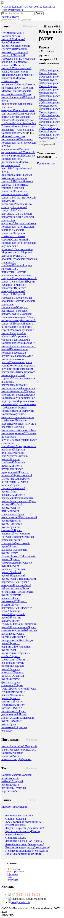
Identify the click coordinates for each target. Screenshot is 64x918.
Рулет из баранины (10, 645)
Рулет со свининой (10, 528)
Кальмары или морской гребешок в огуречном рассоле (14, 352)
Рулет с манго (20, 627)
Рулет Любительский (14, 716)
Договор (13, 869)
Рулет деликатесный (13, 713)
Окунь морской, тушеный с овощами (16, 315)
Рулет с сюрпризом (12, 703)
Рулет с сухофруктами (11, 561)
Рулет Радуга (10, 622)
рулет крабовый (9, 548)
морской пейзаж (10, 780)
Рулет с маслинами (12, 635)
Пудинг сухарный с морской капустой (18, 284)
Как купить (19, 6)
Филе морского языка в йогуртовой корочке (18, 375)
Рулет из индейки (12, 664)
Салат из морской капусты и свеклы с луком (18, 346)
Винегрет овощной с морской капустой (13, 291)
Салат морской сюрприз (16, 96)
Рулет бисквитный (10, 651)
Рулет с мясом (19, 501)
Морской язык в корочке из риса (17, 183)
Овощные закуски (16, 837)
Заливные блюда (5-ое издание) (24, 841)
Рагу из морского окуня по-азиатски (17, 414)
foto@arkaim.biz (20, 902)
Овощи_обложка (15, 818)
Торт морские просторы (18, 432)
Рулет (12, 455)
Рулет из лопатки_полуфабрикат (16, 758)
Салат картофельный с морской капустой (16, 213)
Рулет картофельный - (11, 606)
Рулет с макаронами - (13, 638)
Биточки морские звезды (14, 386)
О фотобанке (34, 6)
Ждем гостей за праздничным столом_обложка (23, 823)
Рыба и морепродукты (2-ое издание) (27, 847)
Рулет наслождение (12, 516)
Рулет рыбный (11, 532)
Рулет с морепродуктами (18, 629)
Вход (4, 9)
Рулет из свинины (10, 700)
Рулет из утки (20, 688)
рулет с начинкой (10, 786)
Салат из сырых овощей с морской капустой (18, 320)
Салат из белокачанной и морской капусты (16, 275)
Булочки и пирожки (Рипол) (22, 831)
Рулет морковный (10, 600)
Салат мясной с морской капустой (15, 241)
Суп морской (10, 32)
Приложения (15, 871)
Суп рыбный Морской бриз (17, 89)
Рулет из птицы (10, 509)
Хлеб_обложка (14, 834)
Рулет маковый (10, 567)
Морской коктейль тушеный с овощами (16, 255)
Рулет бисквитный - (15, 480)
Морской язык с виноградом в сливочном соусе (17, 326)
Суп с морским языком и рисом (17, 359)
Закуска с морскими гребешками (16, 428)
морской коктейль (13, 746)
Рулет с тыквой (19, 578)
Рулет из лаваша (11, 596)
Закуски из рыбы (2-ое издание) (24, 828)
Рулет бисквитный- (15, 590)
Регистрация (15, 9)
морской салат (11, 774)
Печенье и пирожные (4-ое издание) (27, 850)
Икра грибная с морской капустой (14, 188)
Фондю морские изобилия (13, 409)
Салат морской (10, 37)
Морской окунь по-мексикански (13, 138)
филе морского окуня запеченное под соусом (18, 398)
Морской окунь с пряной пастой (15, 165)
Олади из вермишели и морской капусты (14, 310)
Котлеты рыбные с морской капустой (18, 230)
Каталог (6, 6)
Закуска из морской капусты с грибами (19, 280)
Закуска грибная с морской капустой (18, 225)
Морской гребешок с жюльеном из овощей (16, 297)
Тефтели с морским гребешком (18, 393)
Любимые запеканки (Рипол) (23, 853)
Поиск (39, 13)
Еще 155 (29, 132)
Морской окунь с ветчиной (18, 154)
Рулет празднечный (12, 470)
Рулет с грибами (10, 461)
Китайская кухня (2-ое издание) (24, 844)
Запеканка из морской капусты (17, 131)
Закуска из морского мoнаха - (18, 390)
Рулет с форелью (10, 680)
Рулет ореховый (9, 493)
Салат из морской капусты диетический (18, 158)
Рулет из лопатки (10, 671)
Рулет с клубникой (11, 467)
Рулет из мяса (14, 536)
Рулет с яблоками (13, 496)
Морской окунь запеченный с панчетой (16, 268)
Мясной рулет (10, 612)
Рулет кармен (10, 486)
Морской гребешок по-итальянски (13, 81)
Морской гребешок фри (13, 57)
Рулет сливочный (10, 684)
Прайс (9, 877)
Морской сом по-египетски (16, 47)
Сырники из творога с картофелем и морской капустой (15, 339)
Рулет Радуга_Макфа (11, 554)
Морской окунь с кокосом (15, 151)
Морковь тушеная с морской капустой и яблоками (17, 333)
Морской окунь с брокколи (16, 92)
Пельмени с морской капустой (17, 141)
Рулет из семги (13, 478)
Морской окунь (20, 749)
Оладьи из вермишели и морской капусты (14, 194)
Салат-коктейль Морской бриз (17, 251)
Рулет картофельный (18, 580)
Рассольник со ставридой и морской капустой (16, 207)
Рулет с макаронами (11, 709)
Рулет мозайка (13, 588)
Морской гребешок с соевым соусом (13, 236)
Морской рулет (48, 73)
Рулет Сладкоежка (10, 512)
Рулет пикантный (9, 726)
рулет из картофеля (13, 789)
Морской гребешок (14, 806)
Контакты (49, 6)
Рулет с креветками (10, 658)
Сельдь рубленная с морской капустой (16, 178)
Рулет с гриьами (11, 541)
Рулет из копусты (11, 619)
